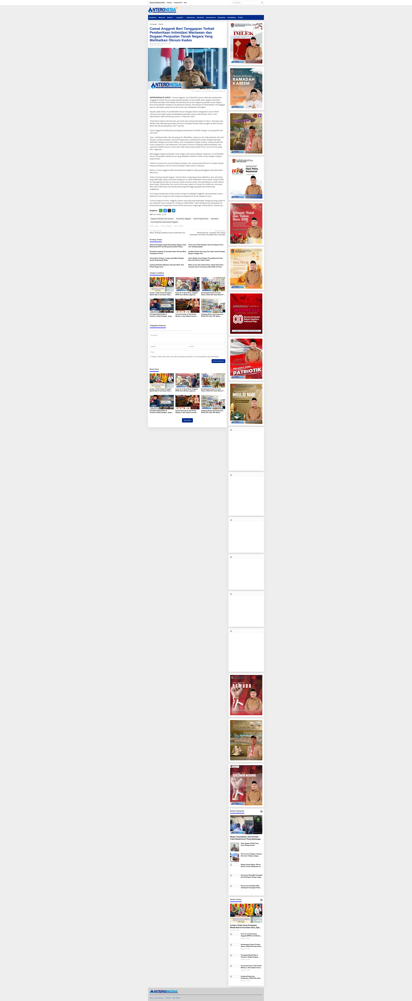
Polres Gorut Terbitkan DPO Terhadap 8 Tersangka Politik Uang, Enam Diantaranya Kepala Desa (251, 887)
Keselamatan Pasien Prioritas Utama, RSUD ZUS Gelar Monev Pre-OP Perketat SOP (213, 294)
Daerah (152, 45)
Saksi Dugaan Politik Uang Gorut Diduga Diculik (249, 844)
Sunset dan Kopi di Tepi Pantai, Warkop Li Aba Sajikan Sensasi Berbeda (185, 315)
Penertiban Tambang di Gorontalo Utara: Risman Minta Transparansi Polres (168, 252)
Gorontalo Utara (158, 45)
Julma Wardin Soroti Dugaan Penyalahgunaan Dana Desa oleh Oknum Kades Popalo (205, 259)
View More (187, 420)
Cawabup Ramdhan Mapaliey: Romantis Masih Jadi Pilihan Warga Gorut (167, 266)
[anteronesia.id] (163, 10)
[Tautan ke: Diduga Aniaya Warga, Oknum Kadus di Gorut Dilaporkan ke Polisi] (234, 868)
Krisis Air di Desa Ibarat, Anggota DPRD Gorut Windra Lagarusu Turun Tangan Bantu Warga (186, 294)
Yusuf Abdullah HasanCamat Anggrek (164, 222)
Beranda (168, 998)
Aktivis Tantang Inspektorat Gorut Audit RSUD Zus (167, 232)
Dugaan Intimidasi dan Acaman (162, 219)
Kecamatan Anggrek (183, 219)
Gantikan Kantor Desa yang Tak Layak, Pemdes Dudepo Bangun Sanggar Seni (206, 252)
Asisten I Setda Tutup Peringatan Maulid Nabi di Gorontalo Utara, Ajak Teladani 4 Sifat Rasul (160, 294)
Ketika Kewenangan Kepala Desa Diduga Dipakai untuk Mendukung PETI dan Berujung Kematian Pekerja (168, 246)
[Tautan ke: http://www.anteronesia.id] (261, 811)
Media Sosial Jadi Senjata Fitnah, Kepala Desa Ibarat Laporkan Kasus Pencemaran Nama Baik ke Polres (205, 266)
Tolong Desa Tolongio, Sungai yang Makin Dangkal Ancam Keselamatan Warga (167, 259)
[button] (262, 3)
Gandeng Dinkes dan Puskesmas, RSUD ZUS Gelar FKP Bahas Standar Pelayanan (212, 315)
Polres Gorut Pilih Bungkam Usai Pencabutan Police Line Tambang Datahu (205, 246)
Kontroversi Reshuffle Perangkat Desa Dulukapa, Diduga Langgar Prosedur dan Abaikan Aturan (251, 876)
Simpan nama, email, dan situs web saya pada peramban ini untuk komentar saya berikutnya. (185, 357)
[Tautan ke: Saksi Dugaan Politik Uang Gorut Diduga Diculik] (234, 847)
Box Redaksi (177, 998)
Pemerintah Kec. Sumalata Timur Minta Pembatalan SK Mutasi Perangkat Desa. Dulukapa (207, 233)
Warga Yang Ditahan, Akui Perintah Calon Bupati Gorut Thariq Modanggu (245, 838)
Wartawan (214, 219)
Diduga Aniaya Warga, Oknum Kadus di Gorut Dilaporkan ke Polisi (251, 865)
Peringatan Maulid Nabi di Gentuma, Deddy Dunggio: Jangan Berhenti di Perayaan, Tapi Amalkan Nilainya (161, 315)
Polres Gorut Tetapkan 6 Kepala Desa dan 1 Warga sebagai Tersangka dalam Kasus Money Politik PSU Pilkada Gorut (251, 855)
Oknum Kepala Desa (201, 219)
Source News (178, 226)
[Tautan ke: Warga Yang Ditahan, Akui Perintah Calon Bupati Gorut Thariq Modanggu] (246, 824)
